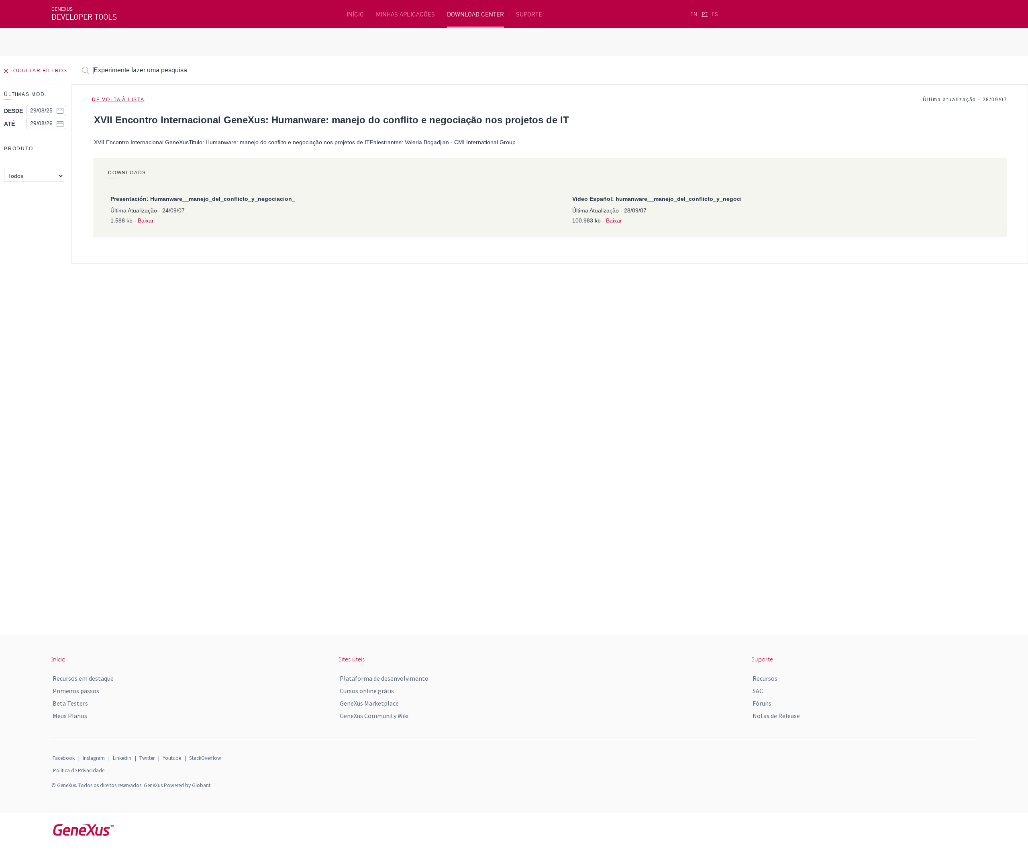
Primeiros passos (76, 691)
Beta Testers (70, 703)
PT (705, 14)
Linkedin (122, 758)
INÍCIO (355, 14)
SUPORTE (529, 14)
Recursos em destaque (83, 678)
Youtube (172, 758)
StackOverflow (205, 758)
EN (694, 14)
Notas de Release (776, 716)
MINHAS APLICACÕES (405, 14)
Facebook (64, 758)
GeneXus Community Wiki (374, 716)
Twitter (147, 758)
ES (715, 14)
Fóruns (762, 703)
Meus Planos (70, 716)
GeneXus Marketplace (369, 703)
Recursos (765, 678)
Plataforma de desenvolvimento (384, 678)
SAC (758, 691)
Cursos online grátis (367, 691)
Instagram (94, 758)
